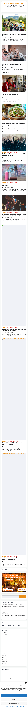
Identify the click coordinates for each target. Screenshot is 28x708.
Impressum (22, 706)
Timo (4, 37)
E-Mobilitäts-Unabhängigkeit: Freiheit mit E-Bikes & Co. (14, 34)
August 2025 (4, 641)
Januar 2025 (4, 655)
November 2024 (5, 659)
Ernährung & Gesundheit (12, 93)
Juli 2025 (3, 643)
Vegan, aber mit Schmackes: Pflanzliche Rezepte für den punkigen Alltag (13, 124)
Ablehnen (14, 699)
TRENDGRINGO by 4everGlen (14, 3)
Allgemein (4, 62)
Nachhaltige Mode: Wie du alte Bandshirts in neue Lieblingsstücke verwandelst (14, 329)
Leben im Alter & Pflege (6, 678)
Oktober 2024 (4, 661)
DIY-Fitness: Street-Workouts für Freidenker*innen (10, 95)
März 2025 (4, 651)
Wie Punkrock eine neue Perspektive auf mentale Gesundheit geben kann (13, 154)
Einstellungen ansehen (14, 703)
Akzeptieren (14, 696)
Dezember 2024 (5, 657)
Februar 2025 (4, 653)
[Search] (26, 11)
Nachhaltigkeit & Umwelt (12, 441)
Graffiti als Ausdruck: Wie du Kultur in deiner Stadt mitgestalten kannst (12, 443)
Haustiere (4, 676)
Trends (3, 32)
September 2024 (5, 663)
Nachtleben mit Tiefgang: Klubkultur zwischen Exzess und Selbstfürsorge (13, 558)
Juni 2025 (4, 645)
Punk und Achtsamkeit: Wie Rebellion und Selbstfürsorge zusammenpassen (12, 65)
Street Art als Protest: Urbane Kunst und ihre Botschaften (12, 184)
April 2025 (4, 649)
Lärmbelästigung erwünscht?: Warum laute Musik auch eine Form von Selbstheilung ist (14, 214)
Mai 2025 (4, 647)
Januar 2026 (4, 634)
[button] (26, 683)
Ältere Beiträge (5, 570)
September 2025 (5, 638)
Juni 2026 (4, 632)
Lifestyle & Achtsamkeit (12, 62)
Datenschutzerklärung (7, 706)
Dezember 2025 (5, 636)
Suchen (22, 597)
